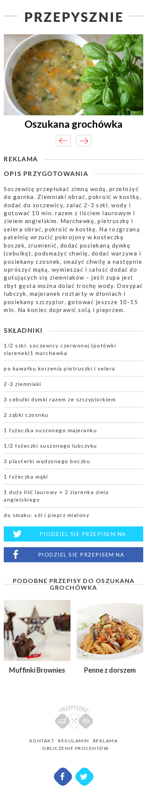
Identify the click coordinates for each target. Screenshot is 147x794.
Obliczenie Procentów (75, 748)
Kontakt (42, 741)
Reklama (105, 741)
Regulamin (73, 741)
